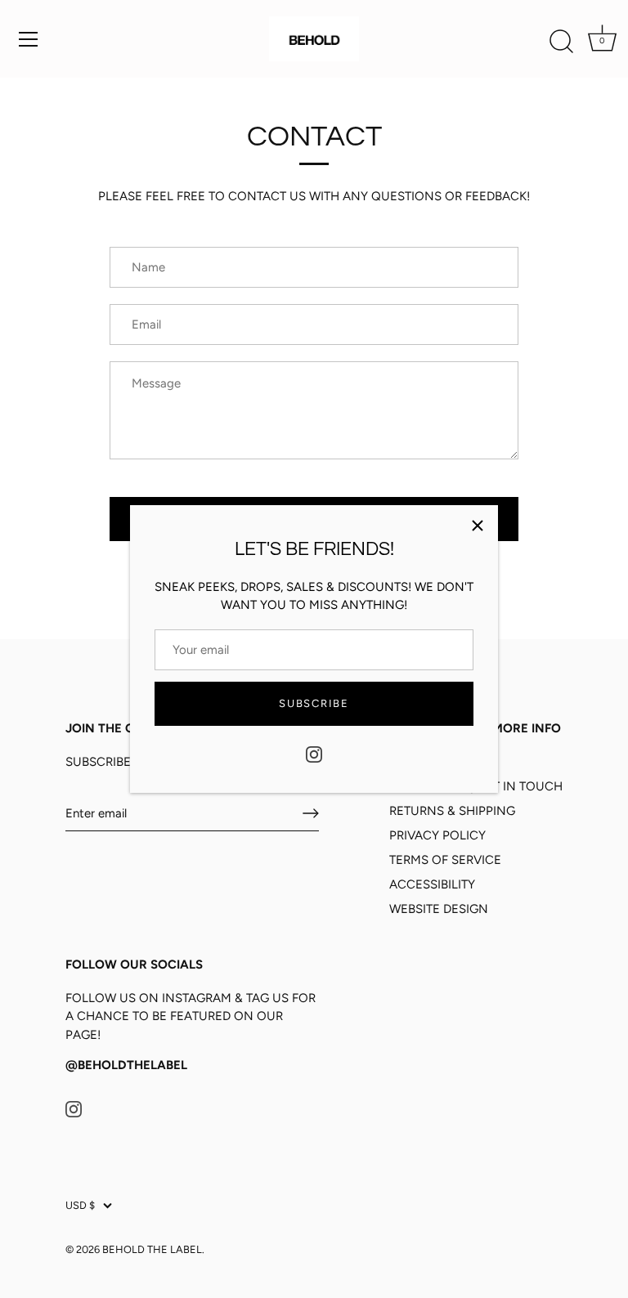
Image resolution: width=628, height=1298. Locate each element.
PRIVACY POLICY (437, 835)
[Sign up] (311, 813)
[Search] (561, 42)
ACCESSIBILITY (432, 884)
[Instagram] (314, 752)
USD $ (80, 1205)
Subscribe (313, 703)
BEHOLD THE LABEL (152, 1249)
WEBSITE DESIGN (438, 909)
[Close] (478, 526)
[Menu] (29, 39)
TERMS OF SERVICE (445, 860)
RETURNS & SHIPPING (452, 810)
